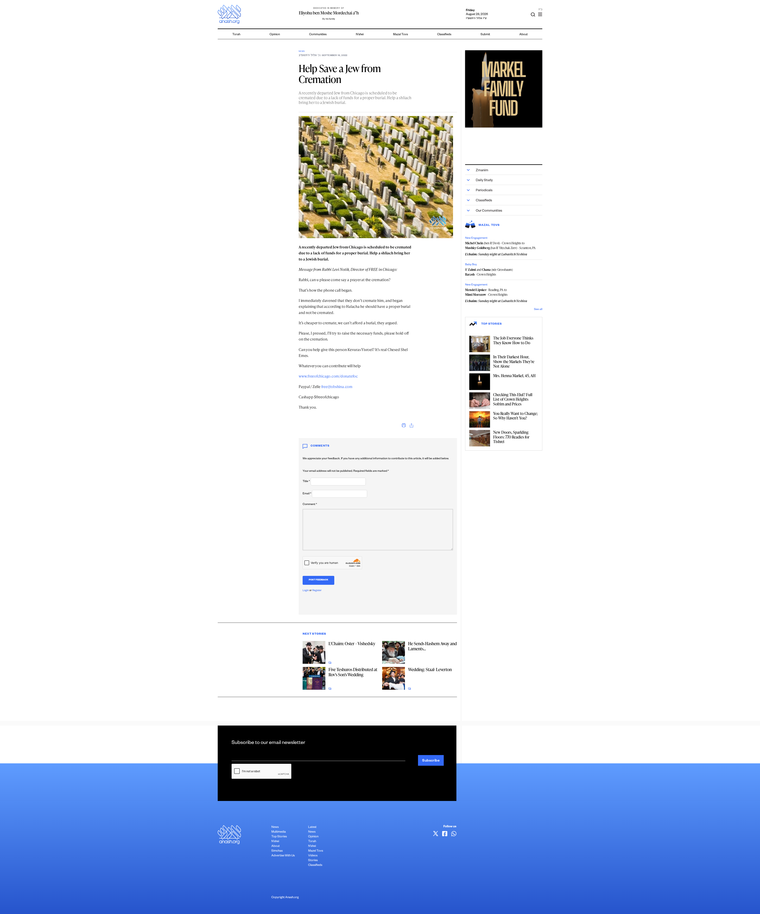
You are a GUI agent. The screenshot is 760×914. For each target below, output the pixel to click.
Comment (310, 504)
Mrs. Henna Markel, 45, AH (514, 375)
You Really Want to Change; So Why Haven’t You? (515, 416)
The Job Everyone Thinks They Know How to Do (513, 340)
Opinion (275, 34)
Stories (313, 860)
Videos (312, 856)
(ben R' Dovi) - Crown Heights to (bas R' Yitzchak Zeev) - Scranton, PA (500, 245)
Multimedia (278, 832)
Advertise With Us (283, 856)
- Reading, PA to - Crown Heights (486, 292)
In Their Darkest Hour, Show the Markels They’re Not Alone (513, 361)
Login (306, 590)
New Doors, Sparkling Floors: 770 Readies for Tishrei (511, 436)
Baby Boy (471, 264)
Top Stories (279, 837)
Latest (312, 827)
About (523, 34)
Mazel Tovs (315, 851)
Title (306, 481)
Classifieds (444, 34)
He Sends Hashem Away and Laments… (432, 646)
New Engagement (476, 238)
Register (317, 590)
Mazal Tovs (400, 34)
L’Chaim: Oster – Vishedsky (352, 643)
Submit (485, 34)
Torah (236, 34)
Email (307, 494)
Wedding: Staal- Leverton (430, 669)
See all (538, 309)
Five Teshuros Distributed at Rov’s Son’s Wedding (353, 672)
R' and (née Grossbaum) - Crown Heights (489, 272)
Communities (318, 34)
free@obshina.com (336, 386)
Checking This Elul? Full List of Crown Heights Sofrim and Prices (512, 399)
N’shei (360, 34)
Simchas (277, 851)
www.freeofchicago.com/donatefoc (328, 376)
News (302, 51)
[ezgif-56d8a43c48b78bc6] (503, 88)
